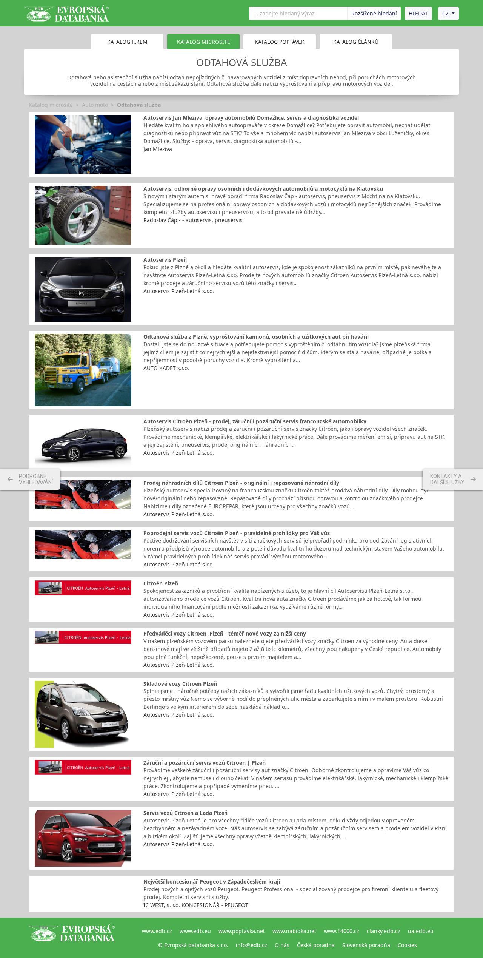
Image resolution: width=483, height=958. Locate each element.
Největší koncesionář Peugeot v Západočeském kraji (211, 881)
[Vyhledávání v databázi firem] (72, 938)
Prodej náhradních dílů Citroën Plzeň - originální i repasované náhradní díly (241, 482)
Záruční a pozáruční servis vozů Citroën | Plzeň (204, 762)
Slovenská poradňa (366, 945)
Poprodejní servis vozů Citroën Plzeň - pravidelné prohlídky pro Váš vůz (236, 533)
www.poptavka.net (241, 931)
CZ (445, 13)
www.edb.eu (195, 931)
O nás (282, 945)
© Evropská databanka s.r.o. (193, 945)
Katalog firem (127, 41)
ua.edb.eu (421, 931)
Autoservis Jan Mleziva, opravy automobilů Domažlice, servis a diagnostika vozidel (251, 117)
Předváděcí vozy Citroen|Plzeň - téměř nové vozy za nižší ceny (224, 633)
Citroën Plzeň (160, 583)
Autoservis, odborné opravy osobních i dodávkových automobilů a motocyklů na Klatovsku (263, 188)
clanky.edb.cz (383, 931)
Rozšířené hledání (374, 13)
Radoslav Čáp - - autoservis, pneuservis (193, 220)
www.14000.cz (341, 931)
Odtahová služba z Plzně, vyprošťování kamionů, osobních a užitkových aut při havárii (256, 336)
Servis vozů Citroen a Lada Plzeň (185, 812)
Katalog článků (355, 41)
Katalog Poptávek (280, 41)
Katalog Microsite (203, 41)
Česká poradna (316, 945)
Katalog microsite (51, 104)
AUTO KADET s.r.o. (166, 368)
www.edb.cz (157, 931)
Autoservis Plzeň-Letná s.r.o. (178, 291)
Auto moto (95, 104)
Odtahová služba (139, 104)
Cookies (407, 945)
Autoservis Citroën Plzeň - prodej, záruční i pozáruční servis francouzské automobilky (254, 421)
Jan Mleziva (157, 149)
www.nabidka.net (294, 931)
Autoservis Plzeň (165, 259)
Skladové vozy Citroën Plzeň (180, 683)
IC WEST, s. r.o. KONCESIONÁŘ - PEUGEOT (195, 905)
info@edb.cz (251, 945)
